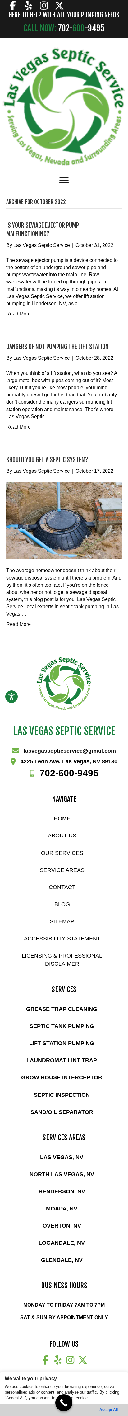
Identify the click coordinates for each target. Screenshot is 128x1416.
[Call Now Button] (63, 1402)
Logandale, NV (62, 1243)
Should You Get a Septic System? (47, 460)
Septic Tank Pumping (62, 1026)
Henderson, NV (62, 1191)
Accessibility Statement (62, 938)
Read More (18, 313)
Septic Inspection (62, 1095)
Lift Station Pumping (61, 1043)
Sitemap (62, 921)
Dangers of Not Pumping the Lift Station (57, 347)
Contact (62, 887)
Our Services (62, 853)
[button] (12, 5)
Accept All (108, 1410)
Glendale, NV (62, 1260)
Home (62, 818)
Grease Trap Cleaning (61, 1009)
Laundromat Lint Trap (61, 1060)
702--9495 (68, 773)
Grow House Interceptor (61, 1077)
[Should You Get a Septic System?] (64, 520)
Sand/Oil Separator (61, 1112)
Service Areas (62, 870)
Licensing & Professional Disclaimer (62, 960)
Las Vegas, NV (61, 1157)
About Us (62, 835)
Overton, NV (62, 1226)
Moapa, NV (61, 1208)
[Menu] (64, 180)
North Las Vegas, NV (62, 1174)
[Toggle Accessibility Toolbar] (11, 696)
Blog (62, 904)
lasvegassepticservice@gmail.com (70, 751)
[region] (64, 1393)
